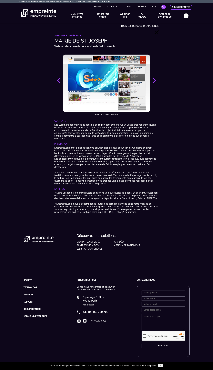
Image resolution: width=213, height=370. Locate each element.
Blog (154, 7)
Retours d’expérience (35, 316)
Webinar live (125, 15)
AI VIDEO (142, 15)
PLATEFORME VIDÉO (88, 245)
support (142, 7)
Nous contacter (181, 7)
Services (129, 7)
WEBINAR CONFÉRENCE (89, 249)
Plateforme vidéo (102, 15)
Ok (160, 366)
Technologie (113, 7)
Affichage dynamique (165, 15)
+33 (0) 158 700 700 (95, 312)
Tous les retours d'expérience (140, 26)
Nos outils (185, 17)
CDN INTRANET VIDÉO (88, 242)
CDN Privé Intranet (77, 15)
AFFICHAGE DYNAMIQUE (127, 245)
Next (154, 80)
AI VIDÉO (119, 242)
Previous (58, 80)
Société (97, 7)
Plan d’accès (88, 305)
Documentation (32, 309)
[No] (209, 366)
